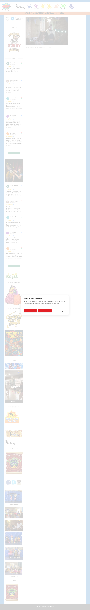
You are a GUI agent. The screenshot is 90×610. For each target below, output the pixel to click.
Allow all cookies (30, 311)
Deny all (45, 311)
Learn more (27, 307)
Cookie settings (59, 311)
